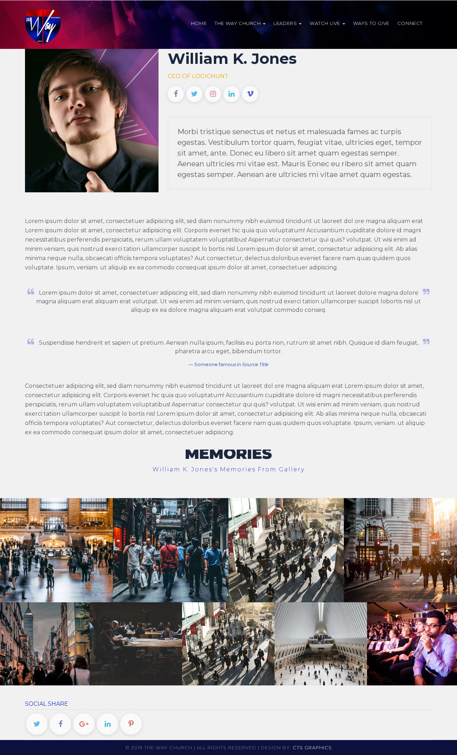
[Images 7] (286, 549)
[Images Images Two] (228, 643)
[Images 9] (55, 549)
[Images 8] (171, 549)
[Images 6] (402, 549)
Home (199, 23)
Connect (410, 23)
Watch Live (326, 23)
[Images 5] (43, 643)
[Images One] (413, 643)
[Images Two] (320, 643)
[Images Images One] (136, 643)
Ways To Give (371, 23)
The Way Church (238, 23)
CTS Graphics (312, 747)
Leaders (285, 23)
